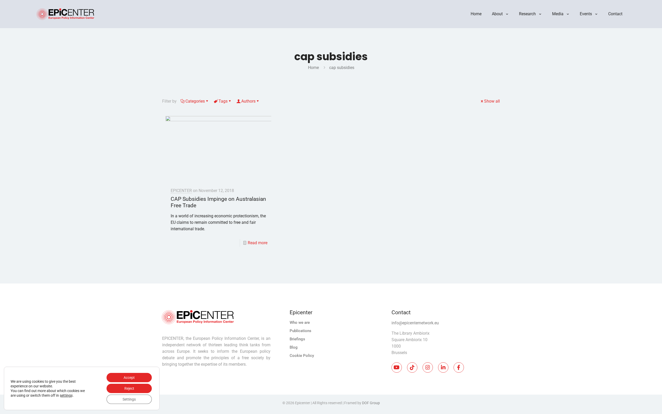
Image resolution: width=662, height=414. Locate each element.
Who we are (300, 322)
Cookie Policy (302, 355)
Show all (492, 101)
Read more (257, 242)
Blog (294, 347)
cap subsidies (341, 67)
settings (66, 395)
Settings (129, 399)
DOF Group (371, 403)
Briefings (297, 339)
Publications (300, 330)
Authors (248, 101)
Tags (223, 101)
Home (313, 67)
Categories (195, 101)
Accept (129, 377)
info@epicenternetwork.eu (415, 322)
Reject (129, 388)
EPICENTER (181, 190)
